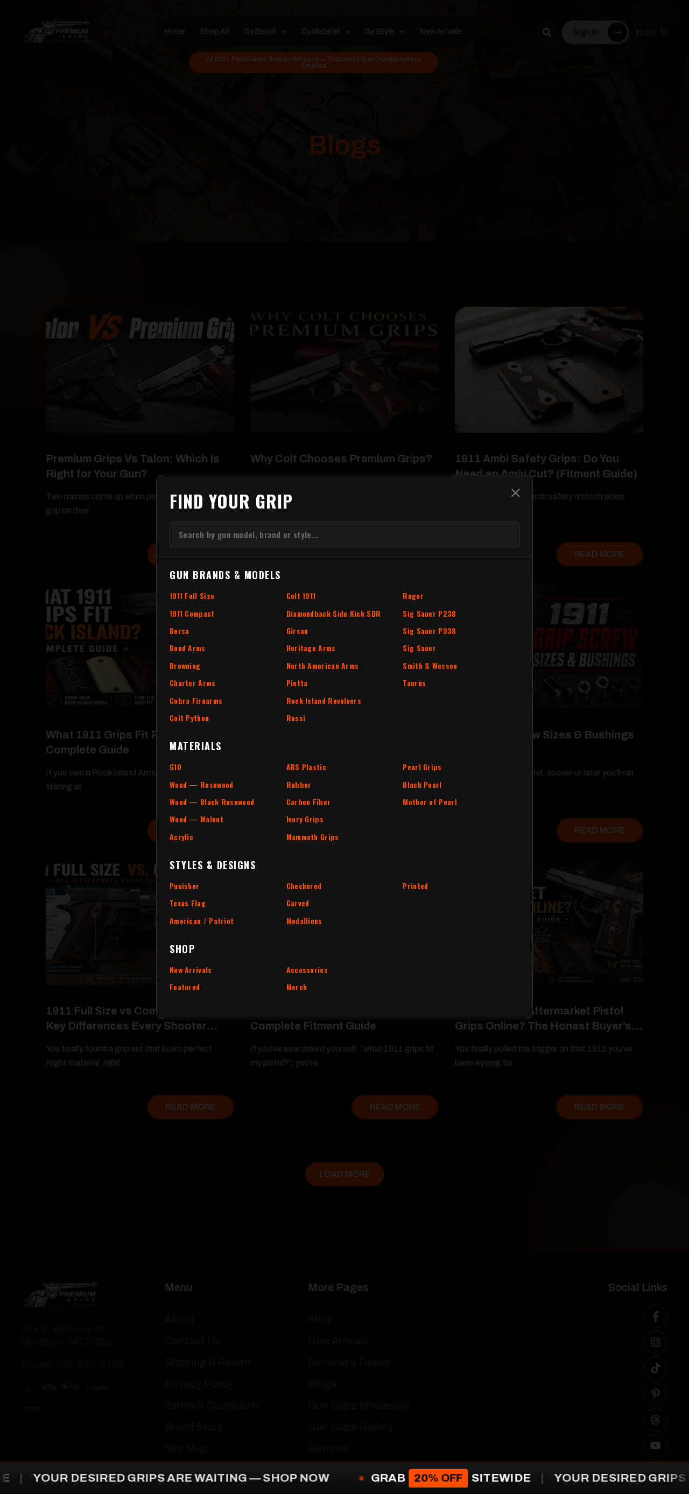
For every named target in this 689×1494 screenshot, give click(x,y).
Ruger (413, 595)
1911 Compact (192, 613)
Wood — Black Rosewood (212, 801)
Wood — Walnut (196, 818)
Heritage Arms (311, 647)
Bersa (179, 630)
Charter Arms (193, 682)
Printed (415, 885)
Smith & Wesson (430, 665)
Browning (185, 665)
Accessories (307, 969)
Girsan (297, 630)
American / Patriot (202, 920)
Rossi (296, 717)
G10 (175, 766)
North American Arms (322, 665)
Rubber (299, 784)
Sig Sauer (419, 647)
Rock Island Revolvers (323, 700)
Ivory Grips (305, 818)
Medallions (304, 920)
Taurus (414, 682)
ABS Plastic (306, 766)
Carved (298, 902)
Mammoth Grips (312, 836)
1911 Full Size (192, 595)
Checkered (304, 885)
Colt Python (189, 717)
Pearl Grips (422, 766)
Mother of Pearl (430, 801)
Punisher (184, 885)
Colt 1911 (301, 595)
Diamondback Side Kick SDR (333, 613)
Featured (185, 986)
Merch (296, 986)
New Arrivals (191, 969)
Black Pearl (422, 784)
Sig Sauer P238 (429, 613)
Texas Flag (188, 902)
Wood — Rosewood (202, 784)
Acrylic (181, 836)
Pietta (297, 682)
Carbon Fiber (308, 801)
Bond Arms (188, 647)
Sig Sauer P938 (429, 630)
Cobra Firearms (196, 700)
